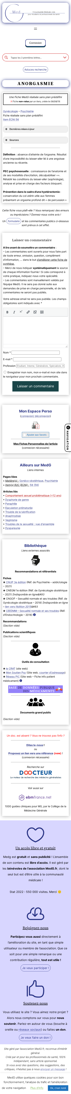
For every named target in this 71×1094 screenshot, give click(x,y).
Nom (7, 352)
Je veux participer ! (35, 968)
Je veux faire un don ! (35, 1037)
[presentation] (7, 312)
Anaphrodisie (13, 515)
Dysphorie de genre (17, 499)
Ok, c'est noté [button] (58, 1088)
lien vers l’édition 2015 (18, 606)
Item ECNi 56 (11, 119)
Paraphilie (11, 503)
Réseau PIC (13, 676)
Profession (9, 365)
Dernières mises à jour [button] (21, 129)
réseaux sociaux (30, 1029)
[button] (35, 43)
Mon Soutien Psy (16, 672)
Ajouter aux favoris (37, 434)
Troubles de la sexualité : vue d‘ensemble (29, 524)
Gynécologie (10, 111)
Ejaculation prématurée (19, 507)
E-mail (7, 359)
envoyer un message (52, 1069)
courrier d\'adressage (52, 672)
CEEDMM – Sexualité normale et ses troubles (32, 610)
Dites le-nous (34, 745)
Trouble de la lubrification (20, 511)
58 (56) (34, 484)
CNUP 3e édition (16, 582)
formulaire (14, 221)
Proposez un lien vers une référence (30, 753)
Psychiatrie (27, 111)
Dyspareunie (12, 528)
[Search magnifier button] (6, 57)
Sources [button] (14, 140)
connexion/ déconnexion (35, 416)
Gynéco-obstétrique (31, 480)
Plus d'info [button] (36, 1088)
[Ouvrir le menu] (35, 29)
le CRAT (10, 668)
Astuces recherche (35, 69)
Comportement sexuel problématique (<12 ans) (33, 495)
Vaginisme (11, 520)
